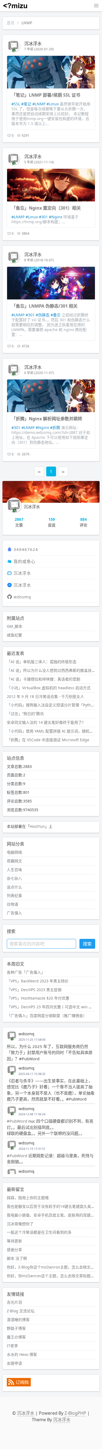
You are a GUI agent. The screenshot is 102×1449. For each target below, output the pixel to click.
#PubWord (17, 1121)
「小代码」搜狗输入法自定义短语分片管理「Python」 (53, 704)
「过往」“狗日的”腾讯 (25, 713)
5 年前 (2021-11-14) (39, 162)
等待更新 (14, 1240)
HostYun (37, 826)
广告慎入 (14, 912)
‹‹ (39, 471)
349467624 (26, 549)
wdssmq (22, 596)
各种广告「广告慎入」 (26, 972)
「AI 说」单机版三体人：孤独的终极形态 (41, 661)
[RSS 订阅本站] (19, 1384)
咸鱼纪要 (14, 635)
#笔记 (26, 103)
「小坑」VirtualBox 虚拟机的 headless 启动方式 (49, 687)
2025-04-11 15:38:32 (31, 1074)
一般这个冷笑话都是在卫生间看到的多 (39, 1232)
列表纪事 (14, 895)
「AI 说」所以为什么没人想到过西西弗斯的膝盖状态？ (53, 670)
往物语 (12, 904)
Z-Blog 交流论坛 (21, 1310)
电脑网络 (14, 852)
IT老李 (12, 1345)
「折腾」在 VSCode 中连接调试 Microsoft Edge (48, 739)
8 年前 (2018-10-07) (39, 260)
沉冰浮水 (33, 44)
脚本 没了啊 (17, 1258)
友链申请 (14, 1363)
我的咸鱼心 (24, 561)
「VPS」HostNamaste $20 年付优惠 (38, 998)
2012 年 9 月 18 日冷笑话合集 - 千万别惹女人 (45, 696)
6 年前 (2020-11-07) (39, 372)
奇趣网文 (14, 860)
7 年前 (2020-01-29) (39, 49)
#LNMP (38, 103)
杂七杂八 (14, 878)
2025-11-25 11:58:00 (31, 1039)
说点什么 (14, 887)
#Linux (53, 103)
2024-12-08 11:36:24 (31, 1114)
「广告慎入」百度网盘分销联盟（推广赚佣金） (47, 1015)
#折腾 (55, 427)
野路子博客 (16, 1328)
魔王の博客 (16, 1337)
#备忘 (56, 314)
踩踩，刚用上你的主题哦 (28, 1197)
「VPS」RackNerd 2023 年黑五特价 (38, 981)
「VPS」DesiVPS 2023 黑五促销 (34, 989)
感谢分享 (14, 1249)
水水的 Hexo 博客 (22, 1354)
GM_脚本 (14, 626)
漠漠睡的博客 (18, 1319)
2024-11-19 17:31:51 (31, 1149)
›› (63, 471)
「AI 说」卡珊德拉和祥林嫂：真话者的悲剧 (43, 679)
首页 (10, 22)
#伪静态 (43, 314)
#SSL (15, 103)
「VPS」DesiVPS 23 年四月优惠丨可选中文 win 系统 (51, 1006)
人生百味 (14, 869)
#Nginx (55, 216)
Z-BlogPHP (75, 1413)
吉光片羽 (14, 1302)
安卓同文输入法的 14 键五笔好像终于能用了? (45, 722)
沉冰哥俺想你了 (20, 1223)
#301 (43, 216)
